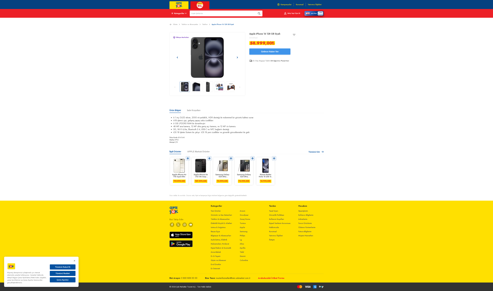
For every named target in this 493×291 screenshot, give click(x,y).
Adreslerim (302, 219)
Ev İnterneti (215, 268)
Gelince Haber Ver (270, 52)
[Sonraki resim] (237, 57)
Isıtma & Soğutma (218, 227)
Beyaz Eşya (215, 231)
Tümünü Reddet (63, 273)
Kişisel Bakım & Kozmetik (221, 248)
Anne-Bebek (216, 252)
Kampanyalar (286, 4)
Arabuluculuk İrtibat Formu (271, 278)
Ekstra (175, 24)
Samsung (243, 231)
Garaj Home (245, 219)
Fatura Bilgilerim (304, 231)
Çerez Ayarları (63, 280)
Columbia (244, 260)
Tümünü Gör (314, 152)
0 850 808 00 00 (189, 278)
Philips (242, 235)
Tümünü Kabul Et (62, 267)
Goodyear (244, 215)
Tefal (242, 252)
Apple (242, 227)
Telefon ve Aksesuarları (189, 24)
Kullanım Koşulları (276, 219)
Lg (241, 239)
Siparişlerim (303, 211)
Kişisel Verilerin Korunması (280, 223)
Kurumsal (273, 231)
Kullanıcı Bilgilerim (305, 215)
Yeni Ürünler (216, 211)
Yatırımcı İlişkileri (276, 235)
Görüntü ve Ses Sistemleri (221, 215)
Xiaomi (242, 256)
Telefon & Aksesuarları (220, 219)
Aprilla (242, 248)
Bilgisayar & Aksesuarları (221, 235)
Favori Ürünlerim (305, 223)
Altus (242, 244)
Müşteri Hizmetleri (305, 235)
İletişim (272, 239)
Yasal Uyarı (273, 211)
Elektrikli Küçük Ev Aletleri (221, 223)
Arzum (242, 211)
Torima (243, 223)
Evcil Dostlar (216, 264)
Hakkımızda (274, 227)
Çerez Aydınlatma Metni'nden (28, 277)
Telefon (205, 24)
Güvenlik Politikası (276, 215)
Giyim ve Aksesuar (218, 260)
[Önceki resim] (177, 57)
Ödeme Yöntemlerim (306, 227)
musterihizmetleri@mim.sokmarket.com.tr (233, 278)
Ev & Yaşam (215, 256)
